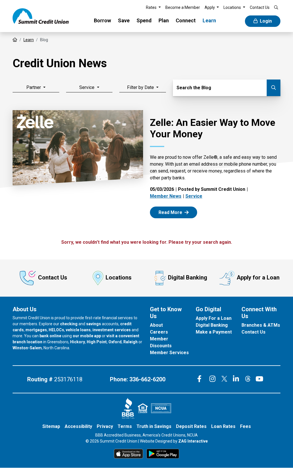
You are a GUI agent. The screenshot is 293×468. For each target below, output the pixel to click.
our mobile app (87, 336)
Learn (209, 20)
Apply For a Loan (213, 318)
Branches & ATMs (260, 325)
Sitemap (51, 426)
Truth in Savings (153, 426)
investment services (111, 330)
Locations (119, 277)
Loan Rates (223, 426)
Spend (144, 20)
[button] (153, 7)
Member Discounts (161, 342)
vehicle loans (78, 330)
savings (93, 324)
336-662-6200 (147, 379)
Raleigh (130, 342)
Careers (159, 332)
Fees (245, 426)
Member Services (169, 352)
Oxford (115, 342)
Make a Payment (214, 332)
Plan (164, 20)
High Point (97, 342)
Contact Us (52, 277)
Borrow (102, 20)
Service (193, 196)
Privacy (105, 426)
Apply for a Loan (258, 277)
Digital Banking (187, 277)
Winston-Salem (27, 348)
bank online (50, 336)
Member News (165, 196)
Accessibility (78, 426)
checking (69, 324)
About (156, 325)
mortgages (36, 330)
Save (124, 20)
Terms (125, 426)
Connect (186, 20)
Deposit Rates (191, 426)
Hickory (77, 342)
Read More (177, 212)
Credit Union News (60, 63)
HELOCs (56, 330)
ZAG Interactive (193, 441)
